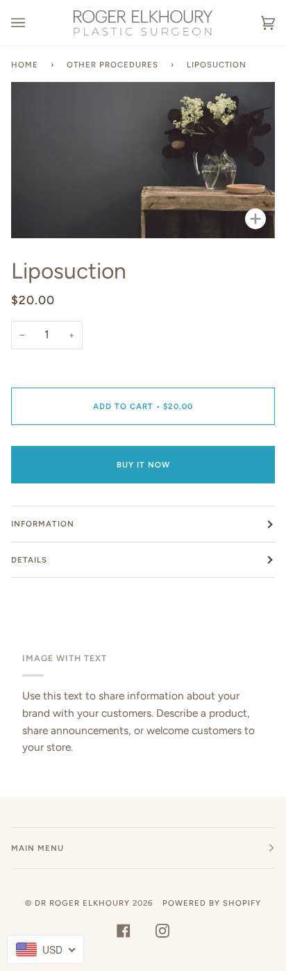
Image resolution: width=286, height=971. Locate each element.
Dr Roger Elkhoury (82, 903)
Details (29, 560)
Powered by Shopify (211, 903)
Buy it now (143, 465)
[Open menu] (32, 23)
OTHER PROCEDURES (112, 64)
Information (42, 524)
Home (24, 64)
